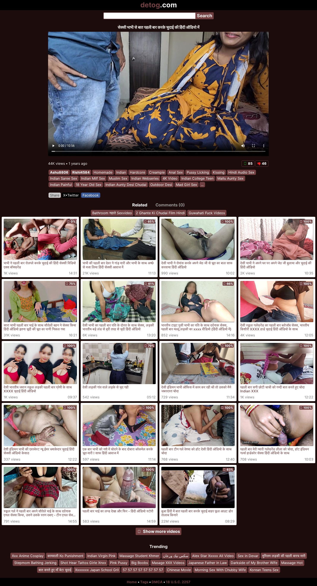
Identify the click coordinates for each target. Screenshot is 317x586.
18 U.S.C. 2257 (178, 582)
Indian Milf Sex (93, 178)
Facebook (91, 195)
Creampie (157, 172)
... (202, 184)
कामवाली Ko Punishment (65, 556)
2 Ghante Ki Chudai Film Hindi (160, 213)
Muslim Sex (118, 178)
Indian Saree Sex (63, 178)
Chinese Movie (179, 570)
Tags (144, 582)
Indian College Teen (197, 178)
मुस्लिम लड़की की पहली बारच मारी (283, 556)
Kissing (218, 172)
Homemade (103, 172)
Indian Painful (61, 184)
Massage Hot (292, 563)
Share (54, 195)
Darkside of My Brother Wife (254, 563)
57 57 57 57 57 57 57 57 (143, 570)
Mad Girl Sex (186, 184)
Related (139, 204)
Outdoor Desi (161, 184)
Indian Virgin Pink (101, 556)
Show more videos (161, 531)
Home (132, 582)
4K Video (170, 178)
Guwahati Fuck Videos (207, 213)
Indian (121, 172)
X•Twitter (71, 195)
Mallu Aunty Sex (230, 178)
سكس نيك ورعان (175, 556)
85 (250, 163)
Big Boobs (139, 563)
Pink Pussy (118, 563)
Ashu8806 (59, 172)
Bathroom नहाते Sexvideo (112, 213)
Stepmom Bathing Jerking (35, 563)
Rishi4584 (81, 172)
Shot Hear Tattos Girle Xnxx (83, 563)
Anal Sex (176, 172)
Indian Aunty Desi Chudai (125, 184)
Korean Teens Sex (264, 570)
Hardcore (137, 172)
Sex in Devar (248, 556)
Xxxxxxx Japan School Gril (97, 570)
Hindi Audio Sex (241, 172)
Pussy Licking (198, 172)
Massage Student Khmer (139, 556)
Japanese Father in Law (207, 563)
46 (264, 163)
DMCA (157, 582)
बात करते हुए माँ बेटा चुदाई (55, 570)
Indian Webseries (145, 178)
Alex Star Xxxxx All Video (213, 556)
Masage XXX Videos (168, 563)
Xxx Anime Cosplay (28, 556)
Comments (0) (170, 204)
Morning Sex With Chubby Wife (220, 570)
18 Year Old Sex (89, 184)
